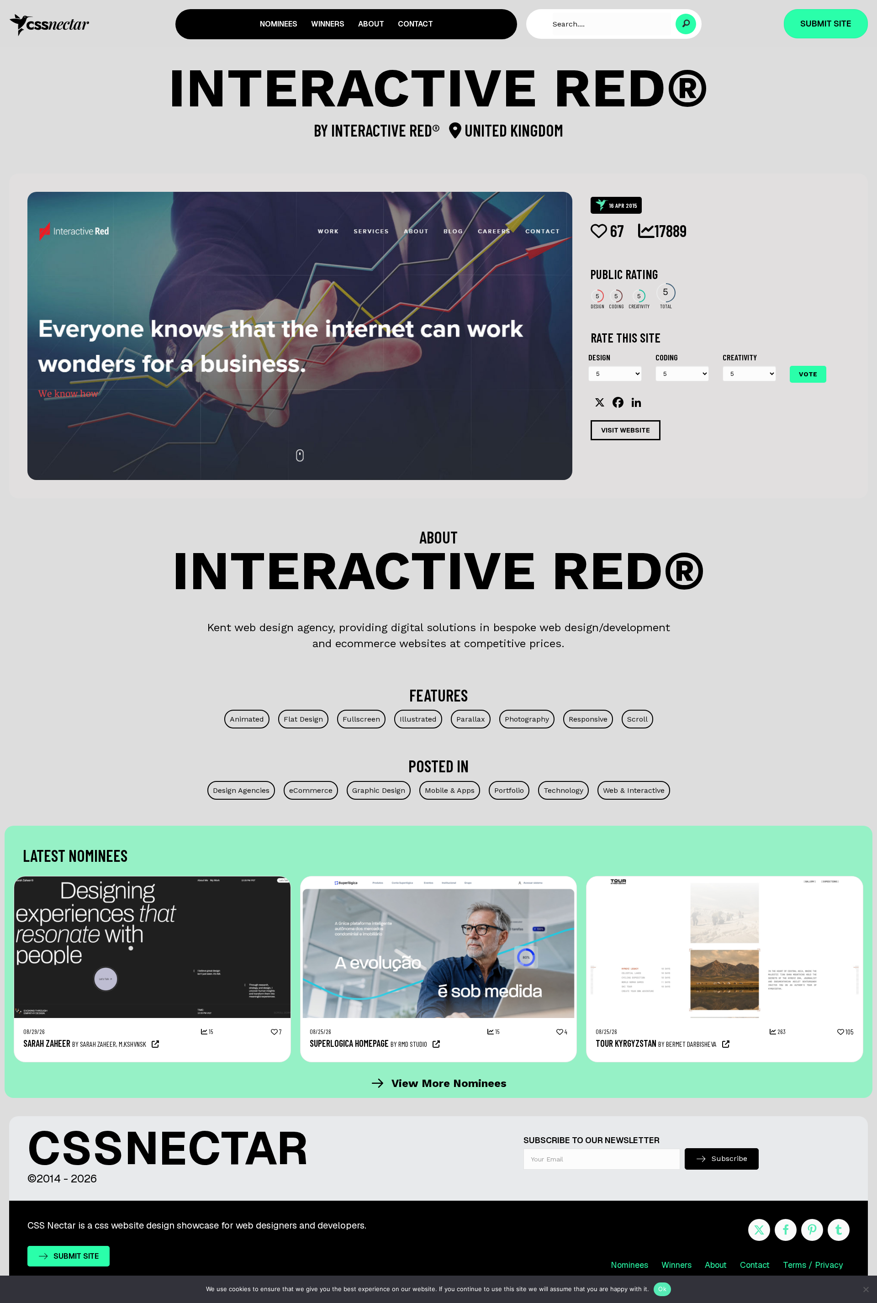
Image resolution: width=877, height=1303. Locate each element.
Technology (563, 790)
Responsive (588, 719)
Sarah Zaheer (46, 1043)
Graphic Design (378, 790)
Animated (247, 719)
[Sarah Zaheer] (152, 881)
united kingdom (512, 130)
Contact (755, 1265)
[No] (865, 1289)
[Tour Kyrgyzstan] (724, 881)
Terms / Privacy (813, 1265)
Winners (676, 1265)
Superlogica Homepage (349, 1043)
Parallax (470, 719)
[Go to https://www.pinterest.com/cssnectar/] (812, 1230)
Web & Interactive (634, 790)
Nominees (629, 1265)
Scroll (637, 719)
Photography (527, 719)
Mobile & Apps (450, 790)
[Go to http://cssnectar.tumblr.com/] (839, 1230)
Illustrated (418, 719)
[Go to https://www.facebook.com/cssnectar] (786, 1230)
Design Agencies (241, 790)
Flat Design (303, 719)
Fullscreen (361, 719)
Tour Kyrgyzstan (626, 1043)
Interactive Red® (387, 130)
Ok (662, 1288)
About (716, 1265)
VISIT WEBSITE (625, 430)
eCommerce (311, 790)
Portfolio (509, 790)
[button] (686, 24)
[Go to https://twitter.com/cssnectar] (759, 1230)
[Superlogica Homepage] (439, 881)
